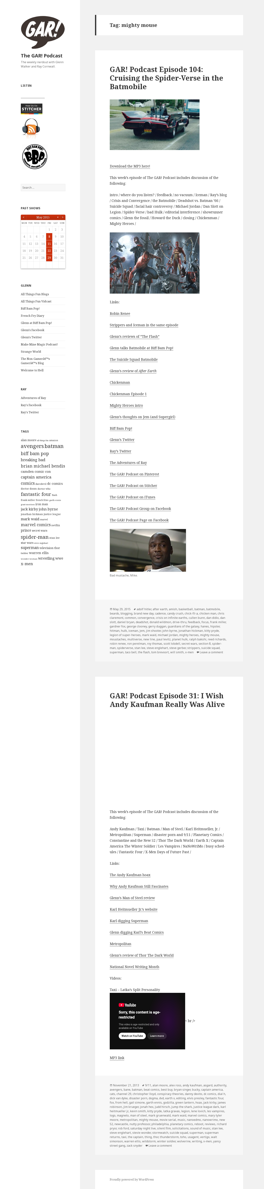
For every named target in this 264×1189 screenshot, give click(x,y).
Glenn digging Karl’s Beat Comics (137, 932)
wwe (59, 558)
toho (183, 1137)
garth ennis (55, 500)
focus (205, 622)
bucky (196, 1090)
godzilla (168, 1102)
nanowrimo (210, 1120)
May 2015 (43, 217)
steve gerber (177, 648)
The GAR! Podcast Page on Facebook (139, 520)
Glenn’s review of (133, 371)
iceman (133, 631)
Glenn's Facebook (32, 330)
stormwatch (160, 1133)
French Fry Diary (32, 316)
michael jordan (168, 635)
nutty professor (139, 1124)
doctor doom (29, 488)
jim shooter (153, 631)
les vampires (215, 1111)
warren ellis (39, 553)
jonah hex (146, 1107)
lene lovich (198, 1111)
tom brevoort (160, 652)
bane (127, 1090)
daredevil (41, 483)
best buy (166, 1090)
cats (112, 1094)
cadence (160, 613)
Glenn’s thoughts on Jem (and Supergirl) (142, 417)
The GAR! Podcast (41, 55)
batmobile (213, 609)
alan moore (28, 440)
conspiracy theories (170, 1094)
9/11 (148, 1085)
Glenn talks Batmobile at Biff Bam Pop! (141, 348)
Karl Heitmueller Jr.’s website (134, 909)
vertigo (205, 1137)
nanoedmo (194, 1120)
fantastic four (36, 494)
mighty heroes (189, 635)
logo (112, 1115)
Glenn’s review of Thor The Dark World (142, 955)
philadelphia (160, 1124)
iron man (41, 504)
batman (54, 446)
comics (28, 483)
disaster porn (138, 1098)
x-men (27, 563)
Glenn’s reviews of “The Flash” (134, 336)
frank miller (28, 500)
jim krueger (131, 1107)
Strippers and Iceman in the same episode (144, 325)
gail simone (137, 1102)
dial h (221, 1094)
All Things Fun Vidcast (36, 301)
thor (57, 548)
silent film (164, 1128)
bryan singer (182, 1090)
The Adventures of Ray (128, 462)
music (181, 1120)
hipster (215, 626)
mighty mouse (209, 635)
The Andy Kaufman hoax (130, 875)
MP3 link (117, 1057)
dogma (153, 1098)
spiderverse (125, 648)
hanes (205, 626)
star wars (27, 543)
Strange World (31, 352)
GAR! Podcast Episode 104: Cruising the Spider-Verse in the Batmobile (166, 77)
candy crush (175, 613)
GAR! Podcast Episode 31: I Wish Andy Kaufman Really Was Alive (167, 700)
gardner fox (117, 626)
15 (49, 244)
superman (30, 547)
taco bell (130, 652)
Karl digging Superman (129, 921)
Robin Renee (120, 313)
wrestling (46, 558)
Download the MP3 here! (130, 166)
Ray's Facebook (31, 405)
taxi (123, 1137)
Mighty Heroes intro (126, 405)
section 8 (205, 644)
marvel (44, 519)
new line (149, 639)
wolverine (184, 1141)
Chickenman (120, 382)
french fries (42, 500)
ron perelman (136, 644)
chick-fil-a (191, 613)
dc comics (55, 483)
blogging (126, 613)
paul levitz (163, 639)
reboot (198, 1124)
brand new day (144, 613)
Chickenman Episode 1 (128, 394)
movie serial (167, 1120)
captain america (36, 477)
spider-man (35, 536)
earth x (170, 1098)
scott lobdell (172, 644)
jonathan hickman (32, 514)
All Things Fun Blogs (35, 294)
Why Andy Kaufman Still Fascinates (139, 886)
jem (142, 631)
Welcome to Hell (32, 370)
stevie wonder (141, 1133)
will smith (177, 652)
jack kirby (29, 508)
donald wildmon (160, 622)
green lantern (184, 1102)
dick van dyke (119, 1098)
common (130, 618)
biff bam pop (35, 453)
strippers (193, 648)
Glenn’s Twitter (122, 439)
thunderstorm (169, 1137)
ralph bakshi (197, 639)
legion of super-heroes (125, 635)
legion (185, 1111)
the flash (144, 652)
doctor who (44, 488)
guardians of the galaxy (183, 626)
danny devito (193, 1094)
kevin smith (138, 1111)
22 (49, 251)
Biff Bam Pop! (30, 308)
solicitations (180, 1128)
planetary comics (181, 1124)
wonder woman (29, 558)
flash (54, 495)
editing (181, 1098)
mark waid (30, 518)
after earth (160, 609)
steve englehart (41, 543)
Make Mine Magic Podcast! (39, 344)
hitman (114, 631)
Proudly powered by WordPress (132, 1179)
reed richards (217, 639)
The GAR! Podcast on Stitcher (133, 485)
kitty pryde (211, 631)
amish (173, 609)
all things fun (42, 440)
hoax (198, 1102)
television (47, 548)
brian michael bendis (43, 466)
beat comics (151, 1090)
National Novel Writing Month (134, 966)
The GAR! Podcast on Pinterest (134, 474)
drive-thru (179, 622)
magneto (123, 1115)
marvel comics (36, 524)
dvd (161, 1098)
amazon (53, 440)
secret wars (39, 530)
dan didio (212, 618)
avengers (32, 446)
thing (148, 1137)
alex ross (175, 1085)
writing (197, 1141)
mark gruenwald (159, 1115)
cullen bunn (197, 618)
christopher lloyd (144, 1094)
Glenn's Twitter (31, 337)
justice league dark (206, 1107)
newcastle (121, 1124)
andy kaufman (192, 1085)
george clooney (137, 626)
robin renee (118, 644)
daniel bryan (125, 622)
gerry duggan (157, 626)
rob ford (123, 1128)
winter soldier (166, 1141)
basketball (186, 609)
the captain (135, 1137)
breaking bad (33, 459)
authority (220, 1085)
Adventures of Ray (33, 398)
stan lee (54, 537)
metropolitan (129, 1120)
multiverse (134, 639)
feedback (194, 622)
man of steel (138, 1115)
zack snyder (134, 1146)
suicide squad (210, 648)
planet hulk (180, 639)
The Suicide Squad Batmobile (134, 359)
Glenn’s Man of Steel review (132, 898)
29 (49, 258)
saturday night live (143, 1128)
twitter (24, 553)
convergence (146, 618)
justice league (52, 514)
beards (114, 613)
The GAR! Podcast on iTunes (132, 497)
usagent (193, 1137)
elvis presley (195, 1098)
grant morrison (28, 504)
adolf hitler (144, 609)
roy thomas (154, 644)
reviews (210, 1124)
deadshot (142, 622)
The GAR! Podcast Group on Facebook (140, 508)
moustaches (118, 639)
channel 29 (124, 1094)
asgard (207, 1085)
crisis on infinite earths (171, 618)
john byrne (48, 508)
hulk (124, 631)
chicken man (207, 613)
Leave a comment (211, 652)
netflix (55, 525)
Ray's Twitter (30, 412)
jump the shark (181, 1107)
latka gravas (171, 1111)
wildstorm (149, 1141)
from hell (121, 1102)
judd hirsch (162, 1107)
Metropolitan (120, 944)
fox (112, 1102)
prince (26, 530)
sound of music (200, 1128)
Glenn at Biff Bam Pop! (36, 323)
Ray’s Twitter (120, 451)
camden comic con (36, 471)
